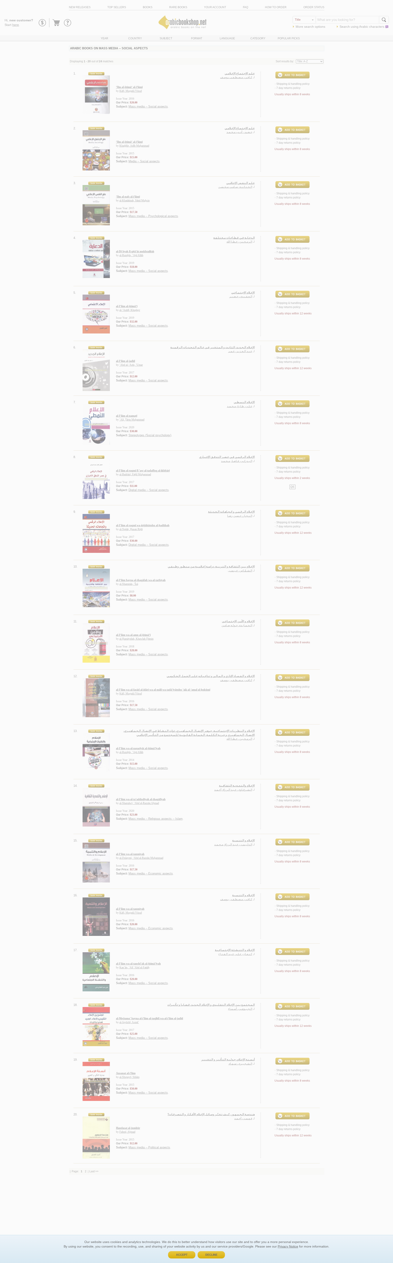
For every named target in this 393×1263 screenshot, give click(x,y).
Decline (211, 1254)
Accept (181, 1254)
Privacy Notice (288, 1246)
